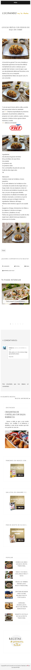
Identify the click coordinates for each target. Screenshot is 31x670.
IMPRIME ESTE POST (8, 270)
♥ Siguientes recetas (8, 397)
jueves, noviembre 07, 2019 (17, 349)
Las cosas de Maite (15, 667)
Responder (11, 356)
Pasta (3, 251)
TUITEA (17, 266)
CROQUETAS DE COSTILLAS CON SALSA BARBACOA (15, 414)
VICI (6, 112)
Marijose (11, 348)
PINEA (27, 266)
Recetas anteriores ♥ (22, 398)
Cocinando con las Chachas (15, 666)
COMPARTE (6, 266)
